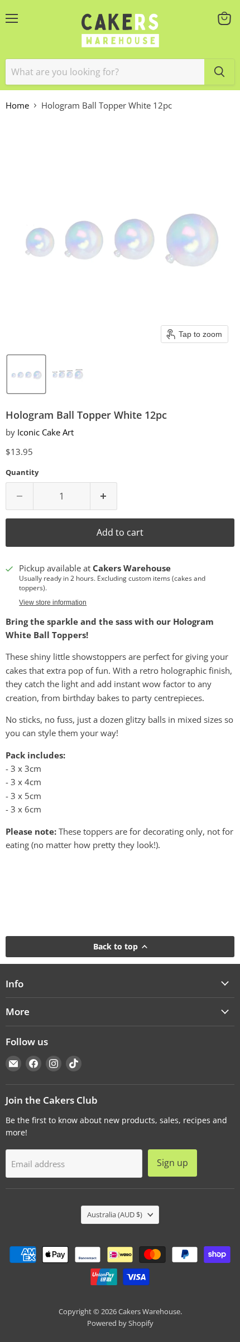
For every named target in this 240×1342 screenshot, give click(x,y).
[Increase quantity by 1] (104, 496)
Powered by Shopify (120, 1323)
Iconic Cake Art (45, 432)
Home (17, 105)
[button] (26, 374)
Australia (114, 1214)
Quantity (22, 472)
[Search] (219, 72)
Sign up (172, 1163)
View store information (53, 602)
